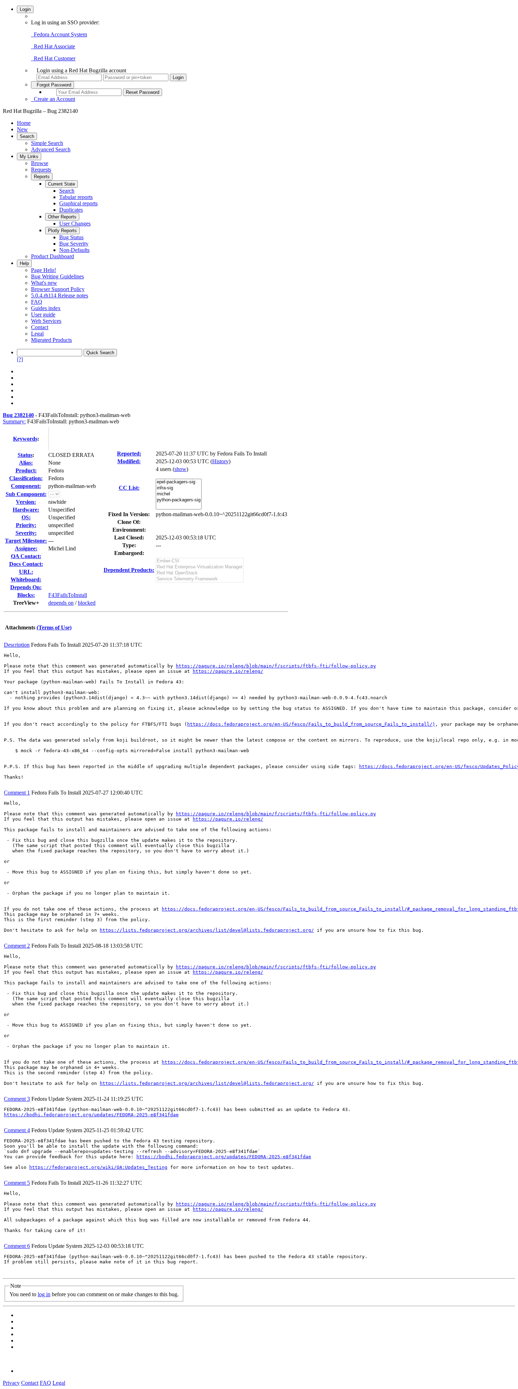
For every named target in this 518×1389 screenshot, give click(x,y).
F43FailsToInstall (67, 595)
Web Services (46, 321)
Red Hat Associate (53, 46)
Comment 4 (17, 1130)
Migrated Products (51, 340)
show (180, 469)
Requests (41, 170)
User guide (43, 315)
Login (25, 9)
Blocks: (26, 595)
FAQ (36, 302)
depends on (61, 603)
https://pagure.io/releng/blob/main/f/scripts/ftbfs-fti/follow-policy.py (276, 666)
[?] (20, 359)
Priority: (26, 525)
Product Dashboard (52, 256)
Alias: (26, 463)
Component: (26, 486)
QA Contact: (26, 556)
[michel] (178, 494)
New (22, 129)
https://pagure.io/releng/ (228, 671)
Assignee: (26, 548)
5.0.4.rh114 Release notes (59, 295)
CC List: (129, 488)
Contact (39, 327)
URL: (26, 572)
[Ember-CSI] (199, 561)
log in (44, 1294)
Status (25, 455)
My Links (29, 156)
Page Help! (43, 270)
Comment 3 (17, 1099)
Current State (61, 184)
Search (27, 136)
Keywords (25, 439)
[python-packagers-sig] (178, 500)
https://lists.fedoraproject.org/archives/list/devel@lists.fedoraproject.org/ (207, 930)
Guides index (46, 308)
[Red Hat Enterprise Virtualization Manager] (199, 567)
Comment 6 (17, 1246)
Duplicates (71, 210)
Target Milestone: (26, 541)
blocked (86, 603)
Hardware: (26, 510)
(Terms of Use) (54, 627)
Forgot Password (52, 84)
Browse (39, 163)
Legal (37, 334)
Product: (26, 470)
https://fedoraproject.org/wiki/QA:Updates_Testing (98, 1167)
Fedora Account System (59, 34)
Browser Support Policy (58, 289)
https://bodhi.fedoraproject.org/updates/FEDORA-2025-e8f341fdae (91, 1114)
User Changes (75, 224)
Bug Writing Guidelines (57, 276)
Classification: (26, 478)
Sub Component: (26, 494)
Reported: (129, 454)
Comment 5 (17, 1183)
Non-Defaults (74, 250)
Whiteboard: (26, 579)
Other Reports (62, 216)
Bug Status (71, 237)
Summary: (14, 421)
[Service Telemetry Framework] (199, 579)
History (220, 461)
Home (24, 123)
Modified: (129, 461)
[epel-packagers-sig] (178, 482)
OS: (26, 517)
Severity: (26, 533)
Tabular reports (76, 197)
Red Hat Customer (53, 58)
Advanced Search (50, 149)
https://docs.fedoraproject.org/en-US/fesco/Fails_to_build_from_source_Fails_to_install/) (311, 724)
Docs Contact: (26, 564)
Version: (26, 502)
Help (24, 263)
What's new (44, 283)
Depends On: (26, 587)
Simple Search (47, 143)
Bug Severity (73, 244)
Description (17, 645)
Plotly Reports (62, 230)
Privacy (11, 1383)
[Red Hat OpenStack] (199, 573)
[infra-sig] (178, 488)
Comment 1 (17, 793)
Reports (42, 176)
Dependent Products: (129, 570)
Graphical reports (78, 203)
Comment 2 (17, 946)
